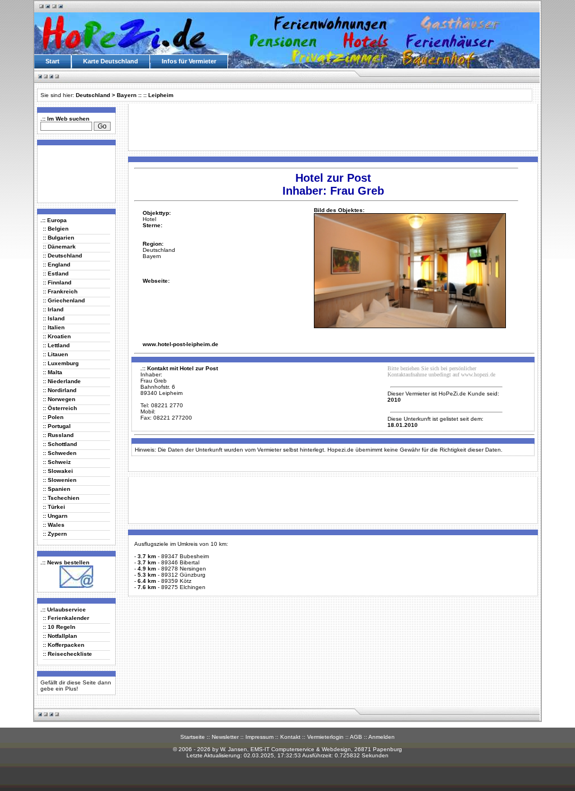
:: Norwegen (59, 399)
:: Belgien (56, 229)
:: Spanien (56, 489)
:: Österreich (60, 408)
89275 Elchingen (183, 587)
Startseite (192, 737)
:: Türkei (54, 507)
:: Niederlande (62, 381)
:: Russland (58, 435)
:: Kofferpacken (63, 645)
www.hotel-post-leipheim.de (180, 344)
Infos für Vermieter (189, 61)
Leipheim (161, 95)
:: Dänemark (59, 246)
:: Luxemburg (61, 363)
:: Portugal (57, 426)
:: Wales (54, 525)
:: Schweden (59, 453)
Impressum (259, 737)
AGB (356, 737)
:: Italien (54, 327)
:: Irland (53, 309)
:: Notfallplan (60, 636)
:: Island (54, 318)
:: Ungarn (55, 516)
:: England (56, 264)
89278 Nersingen (183, 568)
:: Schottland (60, 444)
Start (52, 61)
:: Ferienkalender (66, 618)
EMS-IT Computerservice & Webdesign (300, 749)
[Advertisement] (74, 173)
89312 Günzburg (183, 575)
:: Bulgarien (58, 237)
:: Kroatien (57, 336)
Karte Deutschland (110, 61)
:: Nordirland (59, 390)
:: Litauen (55, 354)
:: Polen (53, 417)
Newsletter (225, 737)
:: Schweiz (57, 462)
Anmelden (381, 737)
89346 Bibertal (180, 562)
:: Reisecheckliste (67, 654)
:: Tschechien (61, 498)
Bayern (126, 95)
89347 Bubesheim (185, 556)
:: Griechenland (64, 300)
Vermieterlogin (325, 737)
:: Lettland (56, 345)
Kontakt (290, 737)
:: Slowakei (58, 471)
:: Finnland (57, 282)
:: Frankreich (60, 291)
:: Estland (56, 273)
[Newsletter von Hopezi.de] (76, 586)
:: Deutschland (62, 255)
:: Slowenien (59, 480)
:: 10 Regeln (59, 627)
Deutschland (93, 95)
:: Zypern (55, 534)
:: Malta (52, 372)
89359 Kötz (176, 581)
